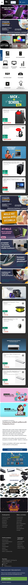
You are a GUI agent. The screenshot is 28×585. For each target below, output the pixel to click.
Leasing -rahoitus (21, 547)
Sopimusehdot (20, 525)
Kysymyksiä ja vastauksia (5, 519)
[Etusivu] (6, 2)
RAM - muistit (23, 67)
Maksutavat (19, 522)
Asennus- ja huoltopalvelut (20, 88)
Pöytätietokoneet (20, 57)
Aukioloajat (4, 526)
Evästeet (18, 530)
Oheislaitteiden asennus (5, 547)
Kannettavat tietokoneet (5, 67)
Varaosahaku (5, 549)
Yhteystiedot (5, 525)
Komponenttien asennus (5, 544)
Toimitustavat (19, 518)
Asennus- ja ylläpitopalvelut (20, 545)
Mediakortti (4, 522)
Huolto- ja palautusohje (7, 551)
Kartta (4, 564)
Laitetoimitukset (20, 541)
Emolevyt (7, 57)
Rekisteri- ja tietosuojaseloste (20, 527)
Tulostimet (20, 77)
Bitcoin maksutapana (21, 523)
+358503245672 (7, 566)
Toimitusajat (19, 520)
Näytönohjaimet (7, 77)
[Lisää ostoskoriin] (23, 111)
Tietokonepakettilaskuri (7, 541)
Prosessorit (7, 87)
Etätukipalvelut (5, 540)
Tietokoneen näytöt (14, 67)
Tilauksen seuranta (6, 517)
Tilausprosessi (20, 517)
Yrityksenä (4, 523)
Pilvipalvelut (19, 543)
